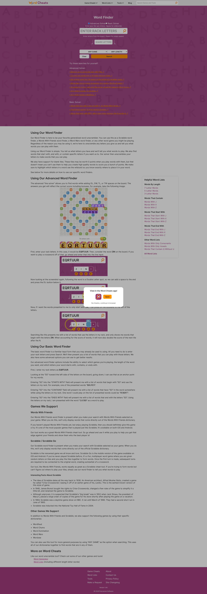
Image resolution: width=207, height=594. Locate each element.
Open (107, 297)
